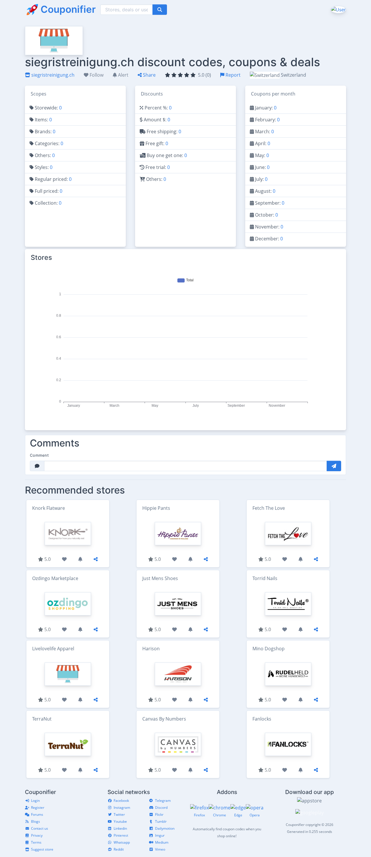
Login (35, 800)
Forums (37, 814)
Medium (161, 842)
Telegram (163, 800)
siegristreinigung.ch (52, 75)
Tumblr (161, 821)
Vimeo (160, 849)
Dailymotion (164, 828)
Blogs (35, 821)
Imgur (160, 835)
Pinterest (121, 835)
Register (37, 807)
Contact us (39, 828)
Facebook (121, 800)
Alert (122, 75)
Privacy (37, 835)
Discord (161, 807)
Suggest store (42, 849)
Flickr (159, 814)
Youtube (120, 821)
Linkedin (120, 828)
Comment (39, 455)
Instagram (122, 807)
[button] (338, 9)
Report (232, 75)
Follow (95, 75)
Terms (36, 842)
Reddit (119, 849)
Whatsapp (122, 842)
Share (149, 75)
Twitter (119, 814)
